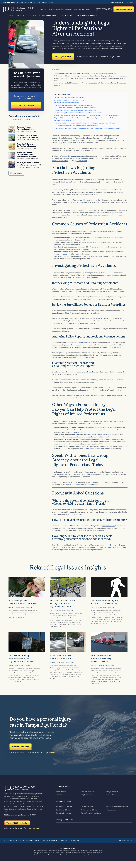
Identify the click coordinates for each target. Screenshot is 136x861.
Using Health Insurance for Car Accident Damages (27, 145)
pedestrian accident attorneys (74, 156)
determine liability (106, 299)
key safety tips (109, 526)
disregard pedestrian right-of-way (92, 242)
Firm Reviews (67, 9)
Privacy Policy (64, 840)
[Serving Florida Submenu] (122, 2)
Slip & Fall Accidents (63, 810)
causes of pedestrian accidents (71, 234)
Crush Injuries (111, 810)
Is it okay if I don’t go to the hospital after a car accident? (29, 164)
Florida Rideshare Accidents (91, 813)
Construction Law (62, 795)
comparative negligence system (88, 200)
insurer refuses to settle (97, 435)
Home (10, 15)
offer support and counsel (94, 449)
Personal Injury (54, 9)
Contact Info (129, 2)
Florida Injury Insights (83, 9)
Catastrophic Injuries (63, 813)
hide (67, 94)
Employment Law (87, 795)
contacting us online (60, 161)
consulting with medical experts (89, 372)
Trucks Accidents (87, 806)
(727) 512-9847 (115, 57)
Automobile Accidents (64, 806)
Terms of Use (74, 840)
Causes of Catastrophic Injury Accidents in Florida (27, 136)
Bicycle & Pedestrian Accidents (117, 806)
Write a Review (111, 795)
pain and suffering (77, 432)
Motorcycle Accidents (89, 810)
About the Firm (61, 791)
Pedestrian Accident (39, 15)
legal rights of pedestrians (83, 74)
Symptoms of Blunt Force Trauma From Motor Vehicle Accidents (27, 154)
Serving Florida (116, 2)
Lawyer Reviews (112, 791)
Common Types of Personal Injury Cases (26, 128)
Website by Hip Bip (125, 840)
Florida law (62, 182)
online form (93, 485)
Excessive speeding (69, 247)
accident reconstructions (77, 343)
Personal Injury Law (87, 791)
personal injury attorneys (86, 474)
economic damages (66, 430)
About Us (42, 9)
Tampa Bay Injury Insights (22, 15)
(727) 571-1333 (81, 161)
